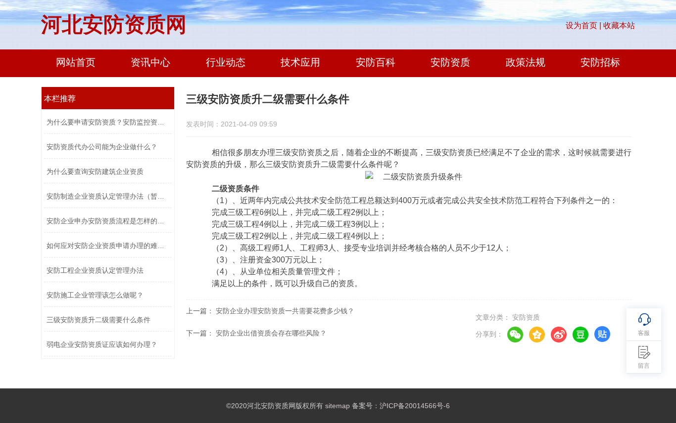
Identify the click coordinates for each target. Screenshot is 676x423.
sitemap (337, 406)
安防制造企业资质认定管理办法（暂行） (108, 196)
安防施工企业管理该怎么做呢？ (95, 295)
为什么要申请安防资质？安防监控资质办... (108, 122)
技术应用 (300, 62)
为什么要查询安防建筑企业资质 (95, 171)
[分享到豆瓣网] (580, 334)
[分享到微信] (515, 334)
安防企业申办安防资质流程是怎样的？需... (108, 221)
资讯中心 (150, 62)
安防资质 (450, 62)
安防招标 (600, 62)
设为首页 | (583, 25)
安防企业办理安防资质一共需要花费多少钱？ (285, 311)
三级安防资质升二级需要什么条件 (98, 320)
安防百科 (375, 62)
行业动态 (225, 62)
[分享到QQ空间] (537, 334)
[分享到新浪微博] (559, 334)
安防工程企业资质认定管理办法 (95, 270)
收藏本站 (619, 25)
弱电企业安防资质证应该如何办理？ (102, 344)
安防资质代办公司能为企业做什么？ (102, 147)
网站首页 (76, 62)
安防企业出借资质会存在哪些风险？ (271, 333)
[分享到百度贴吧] (602, 334)
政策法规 (525, 62)
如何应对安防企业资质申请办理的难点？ (108, 246)
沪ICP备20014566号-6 (415, 406)
